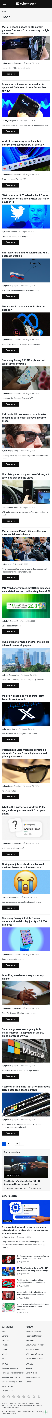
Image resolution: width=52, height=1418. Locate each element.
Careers (29, 1382)
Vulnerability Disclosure (10, 1408)
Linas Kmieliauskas (11, 675)
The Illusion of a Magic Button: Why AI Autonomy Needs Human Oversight (22, 1182)
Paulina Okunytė (10, 232)
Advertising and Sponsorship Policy (30, 1405)
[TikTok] (18, 1396)
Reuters (7, 564)
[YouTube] (28, 1396)
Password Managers (34, 1336)
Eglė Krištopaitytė (11, 286)
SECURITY (7, 1221)
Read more (8, 74)
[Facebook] (8, 1396)
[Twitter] (3, 1396)
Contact (13, 1403)
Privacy (5, 1345)
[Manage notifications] (46, 1412)
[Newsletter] (38, 1396)
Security (5, 1340)
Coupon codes (7, 1391)
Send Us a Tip (31, 1373)
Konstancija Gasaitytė (12, 63)
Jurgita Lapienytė (11, 121)
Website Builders (32, 1349)
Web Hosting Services (34, 1354)
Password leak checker (11, 1377)
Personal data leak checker (12, 1373)
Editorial (5, 1336)
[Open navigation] (4, 3)
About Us (29, 1368)
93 (17, 1143)
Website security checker (12, 1382)
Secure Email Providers (35, 1345)
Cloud (4, 1354)
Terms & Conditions (9, 1405)
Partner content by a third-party (16, 1188)
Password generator (10, 1368)
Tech (4, 1358)
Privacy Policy (34, 1403)
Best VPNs (30, 1340)
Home (4, 11)
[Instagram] (13, 1396)
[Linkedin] (23, 1396)
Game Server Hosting (34, 1358)
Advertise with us (33, 1377)
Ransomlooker (8, 1386)
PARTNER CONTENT (13, 1175)
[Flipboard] (33, 1396)
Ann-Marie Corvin (11, 508)
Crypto (4, 1349)
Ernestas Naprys (10, 729)
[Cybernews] (26, 3)
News (4, 1331)
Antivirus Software (33, 1331)
